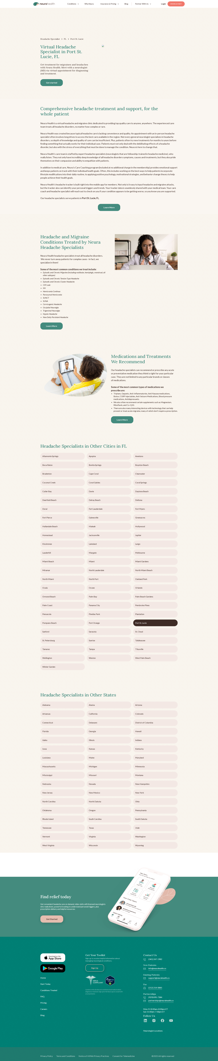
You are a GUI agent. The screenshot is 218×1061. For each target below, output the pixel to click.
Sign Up (94, 968)
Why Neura (89, 4)
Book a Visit (176, 4)
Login (163, 4)
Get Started (51, 919)
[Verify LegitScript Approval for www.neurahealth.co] (110, 980)
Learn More (109, 207)
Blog (126, 4)
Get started (51, 82)
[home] (44, 4)
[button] (72, 4)
